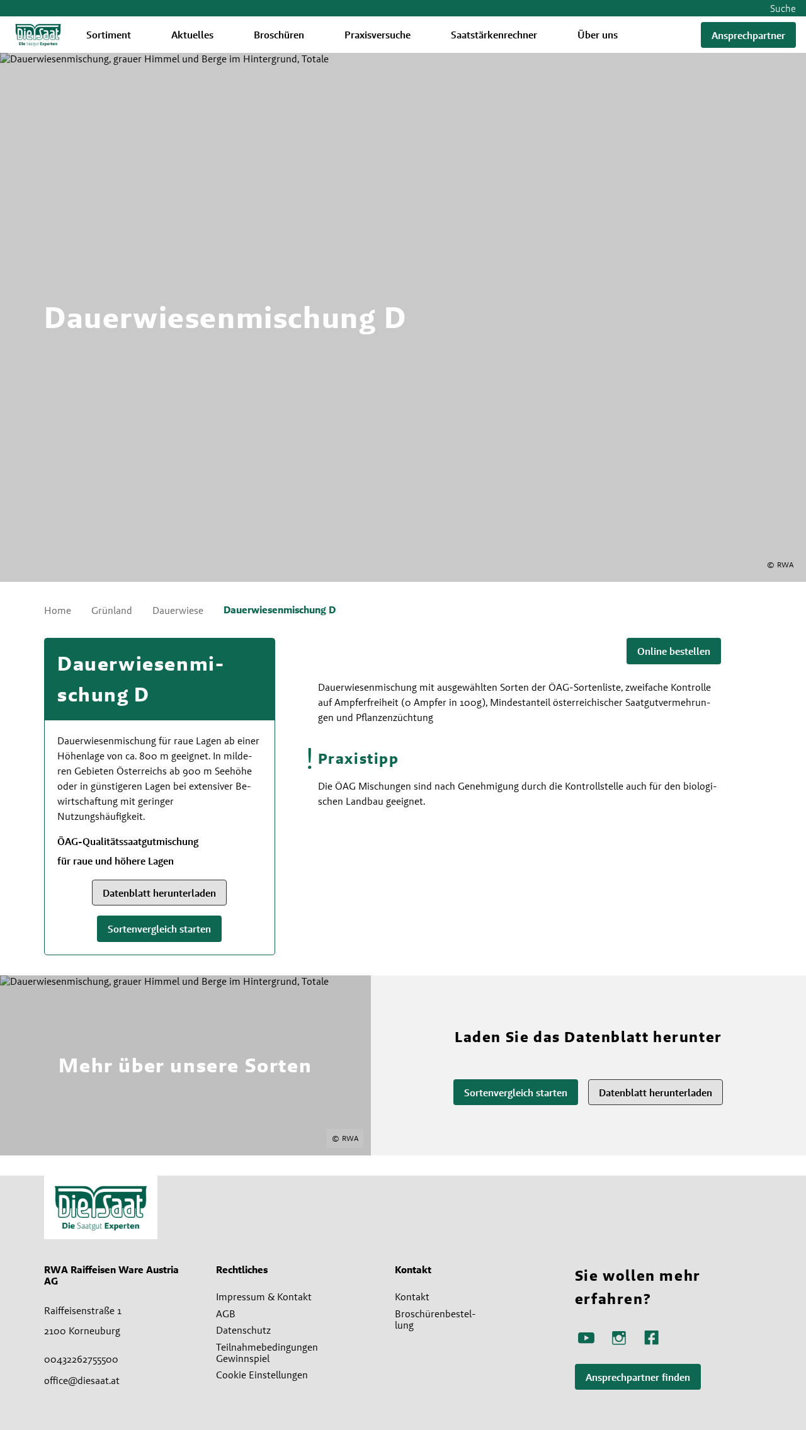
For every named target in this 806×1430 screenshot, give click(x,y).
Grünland (111, 610)
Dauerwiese (177, 610)
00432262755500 (81, 1359)
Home (57, 610)
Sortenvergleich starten (159, 929)
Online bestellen (673, 651)
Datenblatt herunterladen (159, 893)
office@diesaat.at (82, 1380)
